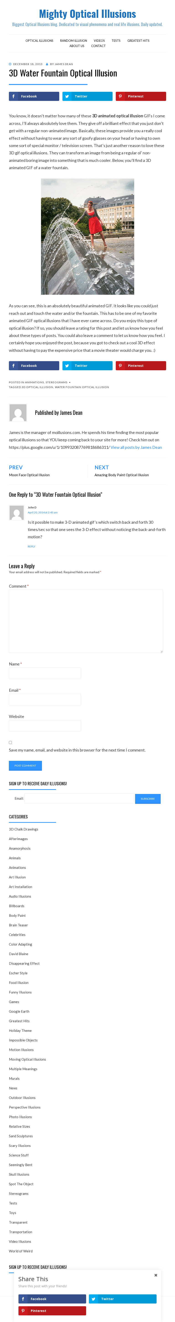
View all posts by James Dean (136, 447)
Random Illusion (73, 40)
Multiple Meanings (23, 1069)
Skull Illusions (19, 1174)
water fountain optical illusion (82, 387)
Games (14, 1002)
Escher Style (18, 973)
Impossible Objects (23, 1040)
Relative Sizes (19, 1126)
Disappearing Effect (24, 963)
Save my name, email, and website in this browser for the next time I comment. (77, 749)
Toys (12, 1213)
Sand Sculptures (21, 1136)
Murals (14, 1078)
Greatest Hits (138, 40)
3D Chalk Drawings (23, 829)
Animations (34, 382)
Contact (98, 46)
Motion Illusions (21, 1050)
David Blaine (18, 954)
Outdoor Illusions (22, 1098)
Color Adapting (20, 944)
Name (15, 663)
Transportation (20, 1232)
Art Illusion (17, 877)
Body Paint (17, 915)
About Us (76, 46)
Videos (99, 40)
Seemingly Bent (20, 1165)
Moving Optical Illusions (27, 1059)
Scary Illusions (20, 1145)
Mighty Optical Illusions (87, 13)
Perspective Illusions (25, 1107)
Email (15, 690)
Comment (19, 586)
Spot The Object (21, 1184)
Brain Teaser (18, 925)
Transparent (18, 1222)
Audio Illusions (20, 896)
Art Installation (20, 887)
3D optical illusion (37, 387)
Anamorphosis (20, 848)
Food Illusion (18, 982)
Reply (31, 546)
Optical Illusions (39, 40)
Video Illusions (20, 1241)
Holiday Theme (20, 1030)
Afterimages (18, 839)
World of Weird (21, 1251)
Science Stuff (19, 1155)
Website (16, 716)
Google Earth (19, 1011)
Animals (15, 858)
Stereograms (56, 382)
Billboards (16, 906)
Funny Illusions (20, 992)
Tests (116, 40)
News (13, 1088)
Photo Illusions (20, 1117)
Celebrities (17, 935)
